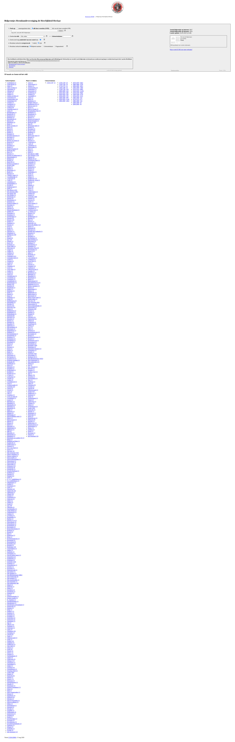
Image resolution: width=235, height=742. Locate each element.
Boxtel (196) (10, 165)
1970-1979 (76, 99)
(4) (81, 102)
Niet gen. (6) (31, 301)
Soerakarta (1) (11, 591)
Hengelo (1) (10, 319)
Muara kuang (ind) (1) (34, 297)
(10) (67, 89)
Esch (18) (30, 187)
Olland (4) (31, 320)
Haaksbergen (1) (12, 282)
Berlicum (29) (32, 122)
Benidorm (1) (32, 112)
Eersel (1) (30, 175)
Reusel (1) (31, 335)
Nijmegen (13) (11, 466)
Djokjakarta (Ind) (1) (34, 160)
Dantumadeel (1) (12, 183)
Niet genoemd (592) (33, 302)
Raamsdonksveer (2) (34, 332)
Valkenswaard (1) (12, 638)
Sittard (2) (10, 585)
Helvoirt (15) (11, 317)
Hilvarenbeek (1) (33, 239)
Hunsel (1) (10, 353)
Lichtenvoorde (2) (12, 385)
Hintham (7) (31, 243)
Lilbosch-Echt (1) (33, 269)
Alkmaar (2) (10, 91)
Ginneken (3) (11, 266)
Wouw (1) (31, 428)
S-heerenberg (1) (12, 548)
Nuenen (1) (31, 312)
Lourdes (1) (31, 271)
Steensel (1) (31, 368)
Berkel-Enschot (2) (12, 149)
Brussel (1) (31, 137)
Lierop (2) (10, 388)
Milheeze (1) (10, 429)
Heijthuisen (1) (11, 312)
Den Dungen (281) (12, 192)
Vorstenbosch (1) (12, 669)
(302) (81, 83)
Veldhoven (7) (32, 393)
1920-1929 (76, 91)
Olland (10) (10, 494)
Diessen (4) (31, 157)
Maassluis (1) (11, 406)
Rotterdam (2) (32, 347)
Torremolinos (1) (33, 378)
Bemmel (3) (10, 134)
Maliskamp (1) (11, 415)
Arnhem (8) (10, 107)
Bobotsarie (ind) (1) (33, 125)
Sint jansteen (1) (11, 573)
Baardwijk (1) (11, 114)
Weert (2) (9, 689)
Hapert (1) (10, 294)
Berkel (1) (10, 147)
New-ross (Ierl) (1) (12, 448)
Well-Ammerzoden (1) (13, 692)
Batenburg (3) (11, 122)
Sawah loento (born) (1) (14, 555)
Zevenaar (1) (31, 433)
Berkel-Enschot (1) (33, 121)
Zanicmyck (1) (11, 714)
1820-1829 (62, 94)
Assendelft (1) (32, 96)
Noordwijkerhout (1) (13, 471)
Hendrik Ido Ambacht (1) (35, 231)
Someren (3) (10, 593)
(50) (67, 94)
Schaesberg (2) (11, 557)
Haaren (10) (10, 284)
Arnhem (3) (31, 94)
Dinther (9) (10, 211)
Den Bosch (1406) (33, 154)
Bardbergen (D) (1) (33, 104)
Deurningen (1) (11, 200)
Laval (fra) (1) (32, 261)
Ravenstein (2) (11, 527)
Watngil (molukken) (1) (14, 687)
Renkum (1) (10, 530)
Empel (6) (10, 238)
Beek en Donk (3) (12, 125)
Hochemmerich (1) (12, 334)
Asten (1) (30, 97)
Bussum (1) (31, 140)
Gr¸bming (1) (32, 211)
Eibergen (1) (10, 231)
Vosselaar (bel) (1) (12, 671)
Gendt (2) (10, 259)
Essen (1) (30, 188)
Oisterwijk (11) (32, 319)
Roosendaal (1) (32, 342)
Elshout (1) (31, 182)
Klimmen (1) (11, 367)
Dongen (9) (10, 218)
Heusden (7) (10, 324)
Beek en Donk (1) (33, 109)
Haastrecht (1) (11, 287)
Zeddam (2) (31, 429)
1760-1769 (62, 84)
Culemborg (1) (11, 182)
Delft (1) (30, 152)
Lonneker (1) (11, 395)
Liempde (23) (11, 386)
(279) (81, 94)
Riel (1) (9, 533)
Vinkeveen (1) (32, 401)
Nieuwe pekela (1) (12, 456)
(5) (67, 87)
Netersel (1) (10, 446)
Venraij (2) (10, 651)
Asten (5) (9, 111)
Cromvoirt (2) (32, 142)
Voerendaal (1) (11, 664)
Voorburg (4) (11, 667)
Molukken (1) (11, 436)
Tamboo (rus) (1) (33, 372)
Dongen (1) (31, 165)
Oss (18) (9, 505)
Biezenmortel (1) (12, 157)
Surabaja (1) (10, 613)
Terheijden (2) (11, 618)
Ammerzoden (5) (33, 87)
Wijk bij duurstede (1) (13, 700)
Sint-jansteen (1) (12, 578)
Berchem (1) (10, 137)
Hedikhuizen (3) (12, 301)
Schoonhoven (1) (12, 565)
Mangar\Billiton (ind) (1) (14, 416)
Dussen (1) (10, 225)
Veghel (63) (31, 391)
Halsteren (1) (11, 291)
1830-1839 (62, 96)
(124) (67, 99)
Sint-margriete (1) (12, 581)
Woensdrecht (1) (12, 705)
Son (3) (30, 365)
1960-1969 (76, 97)
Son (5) (9, 595)
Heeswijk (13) (32, 223)
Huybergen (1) (11, 357)
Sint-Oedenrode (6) (12, 576)
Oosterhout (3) (32, 324)
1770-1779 (62, 86)
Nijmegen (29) (32, 309)
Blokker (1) (10, 159)
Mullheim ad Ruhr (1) (13, 441)
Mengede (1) (11, 426)
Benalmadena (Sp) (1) (34, 111)
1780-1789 (62, 87)
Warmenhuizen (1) (12, 682)
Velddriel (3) (10, 643)
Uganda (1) (31, 386)
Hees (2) (30, 220)
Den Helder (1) (11, 195)
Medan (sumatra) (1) (34, 286)
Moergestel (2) (32, 296)
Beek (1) (9, 124)
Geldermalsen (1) (33, 192)
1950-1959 (76, 96)
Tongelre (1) (31, 377)
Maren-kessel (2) (33, 281)
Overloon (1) (11, 515)
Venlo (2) (30, 396)
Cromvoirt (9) (11, 178)
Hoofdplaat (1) (11, 340)
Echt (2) (9, 226)
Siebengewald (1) (12, 570)
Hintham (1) (10, 332)
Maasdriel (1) (11, 403)
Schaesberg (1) (32, 350)
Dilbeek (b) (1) (32, 159)
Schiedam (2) (11, 560)
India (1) (30, 253)
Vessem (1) (10, 654)
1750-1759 (62, 83)
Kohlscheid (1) (11, 370)
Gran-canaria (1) (32, 203)
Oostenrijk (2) (32, 322)
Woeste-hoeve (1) (33, 424)
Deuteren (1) (10, 201)
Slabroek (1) (10, 586)
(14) (81, 101)
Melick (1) (31, 291)
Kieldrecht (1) (11, 363)
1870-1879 (76, 83)
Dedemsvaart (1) (12, 187)
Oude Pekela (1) (12, 510)
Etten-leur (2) (11, 248)
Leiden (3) (10, 380)
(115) (81, 96)
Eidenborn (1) (11, 233)
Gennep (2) (10, 261)
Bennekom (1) (32, 114)
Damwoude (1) (32, 147)
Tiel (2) (9, 623)
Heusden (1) (31, 236)
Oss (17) (30, 327)
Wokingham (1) (32, 426)
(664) (81, 92)
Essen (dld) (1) (11, 246)
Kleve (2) (10, 365)
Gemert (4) (10, 254)
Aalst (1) (30, 83)
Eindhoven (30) (11, 234)
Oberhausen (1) (11, 482)
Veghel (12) (10, 641)
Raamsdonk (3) (11, 525)
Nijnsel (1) (31, 310)
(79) (67, 96)
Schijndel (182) (32, 353)
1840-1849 (62, 97)
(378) (81, 84)
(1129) (82, 91)
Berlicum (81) (11, 150)
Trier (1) (30, 380)
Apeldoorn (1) (11, 104)
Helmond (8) (11, 315)
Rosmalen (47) (11, 543)
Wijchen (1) (31, 421)
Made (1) (9, 410)
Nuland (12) (10, 476)
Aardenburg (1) (11, 83)
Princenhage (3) (11, 522)
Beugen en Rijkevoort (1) (14, 155)
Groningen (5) (11, 279)
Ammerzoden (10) (12, 99)
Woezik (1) (10, 709)
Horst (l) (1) (31, 251)
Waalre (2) (10, 674)
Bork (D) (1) (10, 162)
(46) (67, 92)
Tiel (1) (30, 373)
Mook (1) (10, 439)
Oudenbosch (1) (11, 512)
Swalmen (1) (11, 616)
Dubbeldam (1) (32, 172)
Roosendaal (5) (11, 542)
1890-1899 (76, 86)
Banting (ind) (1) (33, 102)
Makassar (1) (11, 411)
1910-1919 (76, 89)
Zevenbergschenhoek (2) (14, 723)
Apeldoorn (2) (32, 92)
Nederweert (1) (11, 444)
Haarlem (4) (10, 286)
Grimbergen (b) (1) (33, 206)
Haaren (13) (31, 213)
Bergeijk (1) (10, 139)
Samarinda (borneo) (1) (34, 348)
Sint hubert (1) (11, 571)
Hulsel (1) (10, 350)
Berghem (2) (10, 145)
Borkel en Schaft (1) (13, 163)
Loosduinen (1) (11, 398)
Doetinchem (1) (11, 216)
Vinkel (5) (10, 657)
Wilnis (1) (10, 704)
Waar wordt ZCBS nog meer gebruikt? (181, 49)
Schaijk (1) (31, 352)
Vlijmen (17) (11, 661)
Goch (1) (9, 268)
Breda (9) (30, 134)
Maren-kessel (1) (12, 420)
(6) (81, 104)
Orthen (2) (31, 325)
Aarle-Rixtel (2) (11, 84)
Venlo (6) (9, 649)
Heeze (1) (10, 309)
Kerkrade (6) (11, 362)
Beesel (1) (10, 130)
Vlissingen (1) (11, 662)
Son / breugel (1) (33, 367)
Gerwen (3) (31, 200)
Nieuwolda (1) (11, 464)
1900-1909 (76, 87)
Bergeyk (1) (10, 142)
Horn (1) (9, 345)
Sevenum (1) (11, 568)
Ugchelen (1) (11, 633)
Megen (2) (10, 423)
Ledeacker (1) (11, 377)
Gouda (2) (10, 272)
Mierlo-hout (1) (32, 294)
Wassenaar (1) (11, 685)
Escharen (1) (10, 244)
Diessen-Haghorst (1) (13, 210)
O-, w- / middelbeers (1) (14, 479)
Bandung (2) (10, 117)
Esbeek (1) (10, 241)
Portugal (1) (31, 330)
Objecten (11, 67)
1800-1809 (62, 91)
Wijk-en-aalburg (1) (12, 702)
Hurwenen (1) (11, 355)
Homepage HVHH (89, 16)
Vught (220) (31, 408)
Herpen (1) (10, 320)
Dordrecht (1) (32, 167)
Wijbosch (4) (11, 697)
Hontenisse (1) (11, 339)
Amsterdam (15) (12, 101)
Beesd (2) (10, 129)
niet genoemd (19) (33, 436)
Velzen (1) (10, 647)
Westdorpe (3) (11, 695)
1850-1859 (62, 99)
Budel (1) (30, 139)
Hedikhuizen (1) (32, 216)
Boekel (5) (31, 127)
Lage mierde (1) (32, 258)
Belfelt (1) (10, 132)
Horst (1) (9, 348)
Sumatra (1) (31, 370)
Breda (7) (10, 167)
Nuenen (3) (10, 474)
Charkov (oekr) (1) (12, 175)
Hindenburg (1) (11, 330)
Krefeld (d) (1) (11, 373)
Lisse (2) (9, 391)
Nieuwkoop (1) (11, 461)
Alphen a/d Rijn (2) (12, 96)
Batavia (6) (10, 121)
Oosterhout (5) (11, 497)
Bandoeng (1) (11, 116)
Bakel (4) (30, 99)
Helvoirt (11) (31, 230)
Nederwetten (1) (32, 299)
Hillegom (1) (11, 325)
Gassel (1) (10, 249)
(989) (81, 89)
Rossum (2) (10, 545)
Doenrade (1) (11, 213)
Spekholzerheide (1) (13, 596)
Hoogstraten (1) (32, 249)
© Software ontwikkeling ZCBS (17, 70)
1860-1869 (62, 101)
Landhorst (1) (32, 259)
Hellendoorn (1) (11, 314)
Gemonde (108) (32, 196)
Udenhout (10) (11, 631)
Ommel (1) (10, 496)
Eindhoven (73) (32, 178)
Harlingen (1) (11, 297)
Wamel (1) (10, 677)
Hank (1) (9, 292)
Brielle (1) (10, 168)
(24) (67, 91)
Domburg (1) (31, 163)
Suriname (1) (11, 614)
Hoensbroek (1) (32, 244)
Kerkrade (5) (31, 254)
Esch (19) (10, 243)
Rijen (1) (9, 537)
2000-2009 (76, 104)
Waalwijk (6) (11, 676)
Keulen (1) (31, 256)
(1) (54, 83)
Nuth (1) (30, 315)
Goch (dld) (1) (11, 269)
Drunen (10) (10, 220)
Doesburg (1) (11, 215)
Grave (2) (10, 274)
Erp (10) (9, 239)
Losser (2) (10, 400)
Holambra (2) (32, 246)
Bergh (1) (10, 144)
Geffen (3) (10, 251)
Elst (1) (9, 236)
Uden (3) (9, 629)
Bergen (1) (31, 117)
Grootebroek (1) (11, 281)
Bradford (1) (31, 132)
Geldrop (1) (10, 253)
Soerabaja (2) (11, 590)
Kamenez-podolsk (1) (13, 360)
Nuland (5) (31, 314)
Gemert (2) (31, 195)
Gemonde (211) (11, 256)
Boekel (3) (10, 160)
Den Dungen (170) (33, 155)
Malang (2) (10, 413)
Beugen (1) (10, 154)
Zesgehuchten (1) (12, 719)
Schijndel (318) (11, 562)
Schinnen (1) (11, 563)
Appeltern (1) (11, 106)
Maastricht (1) (32, 277)
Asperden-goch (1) (12, 109)
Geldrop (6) (31, 193)
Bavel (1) (30, 107)
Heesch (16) (10, 306)
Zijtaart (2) (31, 434)
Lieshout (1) (31, 268)
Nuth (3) (9, 477)
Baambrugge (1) (12, 112)
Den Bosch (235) (12, 190)
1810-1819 (62, 92)
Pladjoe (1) (10, 519)
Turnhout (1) (31, 382)
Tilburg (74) (31, 375)
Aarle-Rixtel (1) (32, 84)
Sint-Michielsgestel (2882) (14, 575)
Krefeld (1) (10, 372)
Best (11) (9, 152)
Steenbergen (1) (11, 603)
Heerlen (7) (31, 218)
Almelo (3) (10, 92)
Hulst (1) (9, 352)
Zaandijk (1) (10, 710)
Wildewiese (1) (32, 423)
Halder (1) (10, 289)
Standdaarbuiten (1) (12, 601)
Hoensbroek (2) (11, 335)
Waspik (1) (10, 684)
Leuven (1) (31, 264)
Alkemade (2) (11, 89)
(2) (67, 83)
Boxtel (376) (31, 130)
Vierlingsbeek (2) (12, 656)
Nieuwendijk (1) (12, 458)
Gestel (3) (10, 263)
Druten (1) (10, 221)
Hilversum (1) (11, 329)
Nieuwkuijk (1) (32, 307)
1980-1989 (76, 101)
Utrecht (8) (31, 388)
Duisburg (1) (11, 223)
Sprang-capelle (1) (12, 598)
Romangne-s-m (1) (33, 340)
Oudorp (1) (10, 514)
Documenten (12, 65)
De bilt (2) (10, 185)
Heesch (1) (31, 221)
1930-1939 (76, 92)
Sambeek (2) (10, 552)
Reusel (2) (10, 532)
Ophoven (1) (11, 499)
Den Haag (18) (11, 193)
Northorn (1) (10, 472)
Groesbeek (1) (11, 277)
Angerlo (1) (10, 102)
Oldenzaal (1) (11, 492)
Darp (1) (30, 149)
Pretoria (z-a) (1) (12, 520)
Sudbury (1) (10, 611)
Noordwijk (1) (11, 469)
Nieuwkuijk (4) (11, 462)
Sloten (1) (10, 588)
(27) (81, 99)
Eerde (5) (30, 173)
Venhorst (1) (31, 395)
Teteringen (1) (11, 621)
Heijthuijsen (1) (11, 310)
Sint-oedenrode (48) (13, 583)
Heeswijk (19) (11, 307)
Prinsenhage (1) (11, 524)
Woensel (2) (10, 707)
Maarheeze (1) (32, 272)
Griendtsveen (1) (12, 276)
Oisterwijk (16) (11, 491)
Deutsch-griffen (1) (12, 203)
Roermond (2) (11, 540)
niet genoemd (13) (12, 732)
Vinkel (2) (31, 400)
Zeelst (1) (10, 717)
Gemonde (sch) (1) (12, 258)
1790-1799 (62, 89)
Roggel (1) (31, 339)
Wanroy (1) (10, 679)
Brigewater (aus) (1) (33, 135)
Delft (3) (9, 188)
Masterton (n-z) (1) (33, 284)
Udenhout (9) (32, 385)
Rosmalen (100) (32, 345)
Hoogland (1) (11, 342)
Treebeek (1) (10, 626)
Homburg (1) (11, 337)
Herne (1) (30, 234)
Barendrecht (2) (11, 119)
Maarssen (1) (31, 274)
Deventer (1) (10, 205)
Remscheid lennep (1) (13, 529)
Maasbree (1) (11, 401)
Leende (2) (10, 378)
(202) (67, 101)
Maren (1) (10, 418)
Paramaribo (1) (11, 517)
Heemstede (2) (11, 302)
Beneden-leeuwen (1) (13, 135)
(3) (67, 84)
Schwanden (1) (32, 355)
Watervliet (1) (32, 415)
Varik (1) (9, 639)
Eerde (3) (9, 228)
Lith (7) (9, 393)
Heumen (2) (10, 322)
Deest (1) (30, 150)
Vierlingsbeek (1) (33, 398)
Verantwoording (175, 70)
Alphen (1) (10, 94)
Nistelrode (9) (11, 467)
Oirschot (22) (11, 489)
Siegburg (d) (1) (32, 357)
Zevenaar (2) (11, 720)
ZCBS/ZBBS (12, 737)
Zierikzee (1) (11, 725)
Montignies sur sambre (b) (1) (15, 438)
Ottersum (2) (10, 507)
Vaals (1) (9, 636)
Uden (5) (30, 383)
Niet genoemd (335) (13, 453)
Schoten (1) (10, 567)
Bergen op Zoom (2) (13, 140)
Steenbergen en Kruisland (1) (15, 605)
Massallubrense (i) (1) (34, 282)
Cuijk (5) (9, 180)
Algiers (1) (31, 86)
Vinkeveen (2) (11, 659)
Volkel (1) (10, 666)
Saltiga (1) (10, 550)
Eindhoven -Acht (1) (34, 180)
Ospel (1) (9, 504)
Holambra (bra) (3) (33, 248)
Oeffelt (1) (10, 484)
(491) (81, 86)
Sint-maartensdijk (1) (13, 580)
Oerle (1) (9, 487)
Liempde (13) (32, 266)
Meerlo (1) (10, 421)
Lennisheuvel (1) (12, 382)
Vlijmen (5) (31, 403)
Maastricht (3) (11, 408)
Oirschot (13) (32, 317)
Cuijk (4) (30, 144)
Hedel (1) (30, 215)
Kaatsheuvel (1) (11, 358)
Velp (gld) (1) (11, 646)
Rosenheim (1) (32, 344)
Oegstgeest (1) (11, 486)
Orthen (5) (10, 502)
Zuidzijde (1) (11, 728)
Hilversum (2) (32, 241)
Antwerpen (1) (32, 91)
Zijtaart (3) (10, 727)
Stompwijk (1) (11, 606)
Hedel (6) (10, 299)
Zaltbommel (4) (11, 712)
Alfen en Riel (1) (12, 87)
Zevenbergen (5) (12, 722)
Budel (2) (10, 172)
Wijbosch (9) (31, 420)
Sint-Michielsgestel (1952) (35, 358)
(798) (81, 87)
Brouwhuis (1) (11, 170)
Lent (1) (9, 383)
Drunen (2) (31, 168)
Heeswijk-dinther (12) (34, 225)
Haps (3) (9, 296)
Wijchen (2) (10, 699)
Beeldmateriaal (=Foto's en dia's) (17, 64)
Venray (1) (10, 652)
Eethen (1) (10, 230)
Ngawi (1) (10, 449)
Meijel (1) (10, 424)
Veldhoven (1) (11, 644)
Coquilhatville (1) (12, 177)
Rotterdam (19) (11, 547)
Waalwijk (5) (31, 410)
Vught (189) (10, 672)
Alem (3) (9, 86)
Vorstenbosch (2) (33, 406)
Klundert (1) (10, 368)
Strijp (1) (9, 609)
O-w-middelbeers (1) (13, 481)
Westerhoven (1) (32, 418)
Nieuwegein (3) (32, 304)
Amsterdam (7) (32, 89)
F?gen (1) (30, 190)
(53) (81, 97)
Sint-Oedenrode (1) (33, 360)
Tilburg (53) (10, 624)
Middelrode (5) (11, 428)
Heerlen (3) (10, 304)
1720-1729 (50, 83)
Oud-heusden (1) (12, 509)
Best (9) (30, 124)
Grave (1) (30, 205)
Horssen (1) (10, 347)
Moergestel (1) (11, 434)
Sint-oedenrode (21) (33, 362)
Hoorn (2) (10, 344)
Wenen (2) (10, 694)
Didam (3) (10, 206)
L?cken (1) (10, 375)
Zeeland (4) (10, 715)
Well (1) (9, 690)
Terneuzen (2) (11, 619)
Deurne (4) (10, 198)
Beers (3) (9, 127)
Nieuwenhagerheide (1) (14, 459)
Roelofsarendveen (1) (13, 538)
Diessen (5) (10, 208)
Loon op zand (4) (12, 396)
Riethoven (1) (11, 535)
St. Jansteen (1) (11, 600)
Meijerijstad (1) (32, 289)
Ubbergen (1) (11, 628)
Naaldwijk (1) (11, 443)
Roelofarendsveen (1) (34, 337)
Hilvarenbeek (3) (12, 327)
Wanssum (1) (11, 681)
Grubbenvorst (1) (33, 210)
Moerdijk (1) (10, 433)
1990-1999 (76, 102)
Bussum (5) (10, 173)
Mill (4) (9, 431)
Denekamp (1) (11, 196)
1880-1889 (76, 84)
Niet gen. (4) (10, 451)
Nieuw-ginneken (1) (13, 454)
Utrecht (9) (10, 634)
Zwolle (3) (10, 730)
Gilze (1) (9, 264)
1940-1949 (76, 94)
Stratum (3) (10, 608)
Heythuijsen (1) (32, 238)
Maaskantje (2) (11, 405)
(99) (67, 97)
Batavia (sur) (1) (32, 106)
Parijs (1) (30, 329)
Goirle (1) (10, 271)
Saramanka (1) (11, 553)
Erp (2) (30, 183)
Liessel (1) (10, 390)
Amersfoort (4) (11, 97)
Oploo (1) (10, 500)
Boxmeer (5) (31, 129)
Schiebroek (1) (11, 558)
